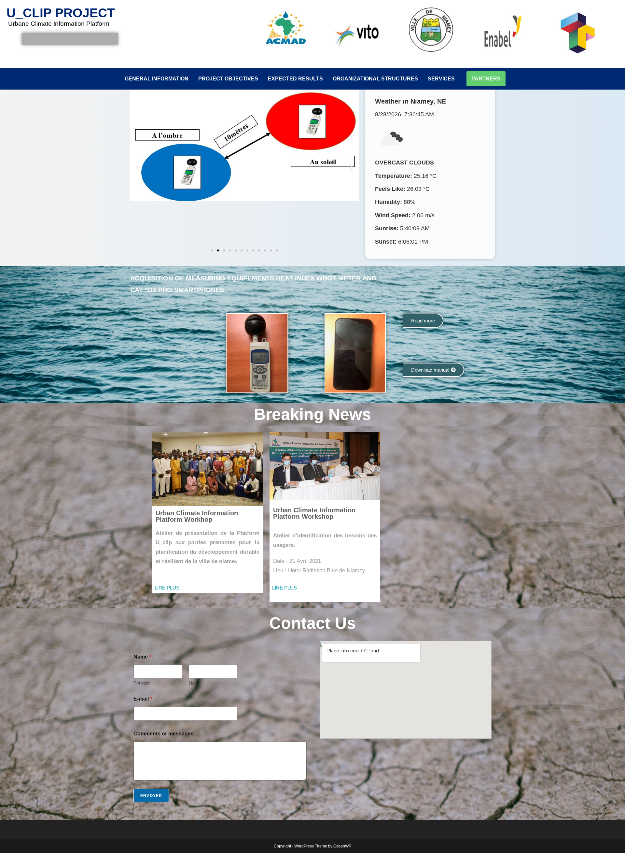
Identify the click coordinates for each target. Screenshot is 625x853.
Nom (194, 683)
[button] (137, 167)
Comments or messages (163, 733)
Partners (486, 78)
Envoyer (151, 795)
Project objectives (228, 78)
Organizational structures (375, 78)
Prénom (141, 683)
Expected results (295, 78)
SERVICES (441, 78)
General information (156, 78)
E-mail (142, 699)
